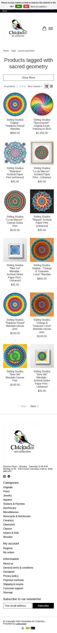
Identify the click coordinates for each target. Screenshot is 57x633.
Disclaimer (9, 571)
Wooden (8, 537)
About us (8, 563)
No (26, 6)
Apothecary (9, 508)
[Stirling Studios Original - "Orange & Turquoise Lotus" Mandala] (42, 250)
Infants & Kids (11, 532)
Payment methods (13, 580)
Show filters (28, 77)
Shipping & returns (13, 584)
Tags (13, 51)
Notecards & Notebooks (17, 516)
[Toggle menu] (51, 28)
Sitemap (8, 592)
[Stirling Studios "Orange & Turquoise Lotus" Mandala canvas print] (42, 304)
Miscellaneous (11, 512)
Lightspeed (21, 623)
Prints (6, 491)
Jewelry (7, 495)
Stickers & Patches (14, 503)
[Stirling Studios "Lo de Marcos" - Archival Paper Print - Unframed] (42, 153)
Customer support (13, 588)
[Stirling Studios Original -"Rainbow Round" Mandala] (15, 104)
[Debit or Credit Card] (33, 628)
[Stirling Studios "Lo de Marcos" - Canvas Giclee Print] (15, 201)
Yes (18, 6)
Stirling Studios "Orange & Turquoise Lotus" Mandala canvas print (41, 325)
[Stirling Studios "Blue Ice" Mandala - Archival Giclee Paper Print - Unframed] (15, 250)
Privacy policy (10, 576)
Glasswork (9, 524)
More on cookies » (39, 6)
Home (6, 51)
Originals (8, 487)
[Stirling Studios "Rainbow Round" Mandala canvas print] (15, 304)
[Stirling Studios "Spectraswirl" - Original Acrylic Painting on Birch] (42, 104)
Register (8, 548)
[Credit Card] (23, 628)
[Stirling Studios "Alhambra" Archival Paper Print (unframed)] (15, 153)
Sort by (22, 86)
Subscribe (43, 605)
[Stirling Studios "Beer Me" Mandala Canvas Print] (15, 356)
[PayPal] (28, 628)
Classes (7, 528)
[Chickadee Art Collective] (18, 28)
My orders (8, 552)
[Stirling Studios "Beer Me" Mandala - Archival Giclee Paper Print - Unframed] (42, 356)
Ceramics (8, 520)
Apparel (7, 499)
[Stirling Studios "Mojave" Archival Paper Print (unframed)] (42, 201)
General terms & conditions (18, 567)
